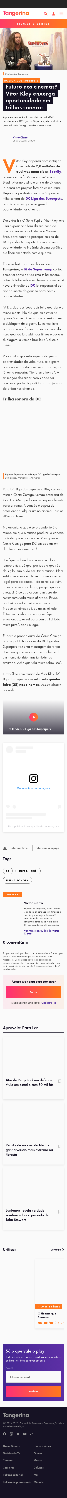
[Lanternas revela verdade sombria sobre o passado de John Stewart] (33, 1186)
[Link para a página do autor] (8, 139)
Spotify (55, 171)
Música (38, 1460)
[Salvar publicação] (59, 1081)
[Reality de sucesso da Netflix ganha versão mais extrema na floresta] (33, 1121)
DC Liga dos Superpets (44, 198)
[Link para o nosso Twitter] (18, 1434)
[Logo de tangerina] (16, 14)
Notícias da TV (11, 1453)
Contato (8, 1460)
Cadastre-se (48, 1003)
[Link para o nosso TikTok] (31, 1434)
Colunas (39, 1467)
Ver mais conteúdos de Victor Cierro (41, 932)
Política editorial (13, 1474)
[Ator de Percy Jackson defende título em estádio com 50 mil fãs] (33, 1056)
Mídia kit (39, 1482)
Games (38, 1453)
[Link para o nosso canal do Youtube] (24, 1434)
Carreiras (8, 1467)
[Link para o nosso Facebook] (4, 1434)
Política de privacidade (17, 1482)
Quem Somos (11, 1446)
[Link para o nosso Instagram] (11, 1434)
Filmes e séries (42, 1446)
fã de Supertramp (38, 269)
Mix (36, 1474)
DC (32, 285)
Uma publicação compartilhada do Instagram (33, 826)
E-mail (9, 1368)
